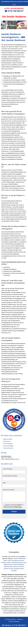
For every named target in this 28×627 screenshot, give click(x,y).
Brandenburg (15, 560)
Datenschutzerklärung (8, 507)
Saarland (15, 566)
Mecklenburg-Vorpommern (19, 562)
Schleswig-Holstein (18, 568)
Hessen (9, 562)
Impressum (19, 619)
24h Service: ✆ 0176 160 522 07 (14, 625)
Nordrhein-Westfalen (18, 564)
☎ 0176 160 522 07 (14, 10)
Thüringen (14, 570)
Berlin (9, 560)
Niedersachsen (8, 564)
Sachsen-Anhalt (8, 568)
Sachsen (21, 566)
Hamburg (3, 562)
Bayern (5, 560)
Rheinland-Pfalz (8, 566)
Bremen (22, 560)
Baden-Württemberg (20, 558)
